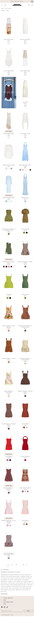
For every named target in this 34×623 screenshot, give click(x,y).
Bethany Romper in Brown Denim (25, 391)
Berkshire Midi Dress (9, 197)
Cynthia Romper (25, 456)
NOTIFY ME (9, 485)
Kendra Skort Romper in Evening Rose (25, 326)
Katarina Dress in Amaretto (9, 488)
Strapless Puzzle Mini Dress (9, 262)
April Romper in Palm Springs (9, 326)
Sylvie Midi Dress (9, 71)
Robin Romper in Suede (8, 358)
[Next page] (26, 564)
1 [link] (8, 565)
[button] (32, 5)
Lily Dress (9, 294)
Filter (3, 10)
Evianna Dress (25, 229)
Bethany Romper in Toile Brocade (9, 521)
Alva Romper (8, 456)
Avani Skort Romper (25, 488)
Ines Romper (25, 424)
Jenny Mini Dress (25, 133)
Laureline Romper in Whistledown (25, 359)
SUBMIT (28, 611)
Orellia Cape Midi (25, 39)
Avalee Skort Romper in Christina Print (8, 229)
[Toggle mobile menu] (2, 5)
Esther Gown (25, 197)
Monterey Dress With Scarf (25, 165)
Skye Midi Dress (8, 39)
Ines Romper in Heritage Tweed (9, 424)
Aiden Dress (25, 294)
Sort (7, 10)
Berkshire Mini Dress (9, 165)
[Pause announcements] (32, 2)
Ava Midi (25, 102)
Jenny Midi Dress (25, 71)
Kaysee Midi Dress (9, 133)
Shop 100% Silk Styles (17, 1)
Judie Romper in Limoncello (8, 391)
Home (2, 8)
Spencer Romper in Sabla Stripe (25, 262)
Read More (4, 593)
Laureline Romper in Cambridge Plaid (8, 553)
